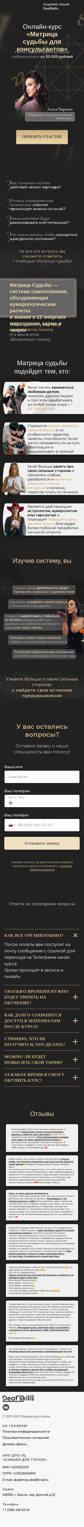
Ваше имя (13, 767)
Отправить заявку (42, 843)
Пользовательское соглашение (26, 1437)
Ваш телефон (16, 815)
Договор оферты (15, 1444)
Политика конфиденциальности (26, 1431)
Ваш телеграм (17, 791)
